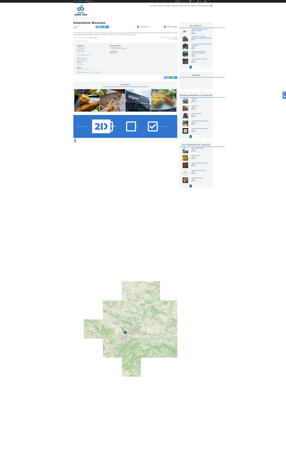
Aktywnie (167, 5)
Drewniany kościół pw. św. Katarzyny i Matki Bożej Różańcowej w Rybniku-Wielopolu (201, 53)
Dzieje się (174, 5)
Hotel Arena (195, 106)
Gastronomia (80, 64)
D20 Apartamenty (197, 113)
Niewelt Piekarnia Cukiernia (199, 163)
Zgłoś (175, 37)
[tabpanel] (87, 100)
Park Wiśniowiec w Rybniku (199, 59)
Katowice (196, 83)
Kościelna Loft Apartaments (200, 128)
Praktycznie (183, 5)
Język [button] (193, 1)
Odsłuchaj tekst (144, 26)
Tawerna (120, 47)
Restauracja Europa (197, 178)
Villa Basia (194, 98)
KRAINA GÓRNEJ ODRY (78, 1)
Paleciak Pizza (196, 155)
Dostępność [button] (184, 1)
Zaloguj (208, 1)
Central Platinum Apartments (200, 121)
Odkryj (160, 5)
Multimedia (192, 5)
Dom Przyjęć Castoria (198, 148)
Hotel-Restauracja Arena (199, 170)
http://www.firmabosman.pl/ (94, 72)
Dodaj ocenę (93, 37)
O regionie (153, 5)
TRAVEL (89, 1)
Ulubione (201, 1)
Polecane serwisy (203, 5)
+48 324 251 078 (85, 69)
